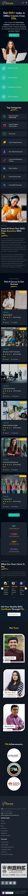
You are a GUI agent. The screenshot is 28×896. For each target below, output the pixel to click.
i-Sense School (5, 842)
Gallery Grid (4, 833)
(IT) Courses (12, 133)
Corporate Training (6, 849)
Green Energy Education (15, 142)
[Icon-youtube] (10, 883)
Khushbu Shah (10, 693)
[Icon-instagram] (6, 883)
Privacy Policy (4, 830)
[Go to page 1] (14, 597)
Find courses (13, 35)
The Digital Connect (10, 893)
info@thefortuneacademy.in (11, 815)
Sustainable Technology (15, 185)
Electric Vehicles (13, 168)
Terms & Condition (5, 835)
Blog (2, 826)
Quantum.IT (4, 852)
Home (2, 821)
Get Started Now (13, 614)
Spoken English (4, 844)
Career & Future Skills (15, 176)
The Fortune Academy (14, 891)
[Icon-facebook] (3, 883)
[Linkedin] (14, 883)
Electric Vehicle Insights (7, 854)
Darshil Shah (9, 658)
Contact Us (4, 828)
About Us (3, 823)
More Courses (13, 515)
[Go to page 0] (13, 597)
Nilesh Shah (9, 726)
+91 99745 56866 (8, 813)
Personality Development (15, 151)
